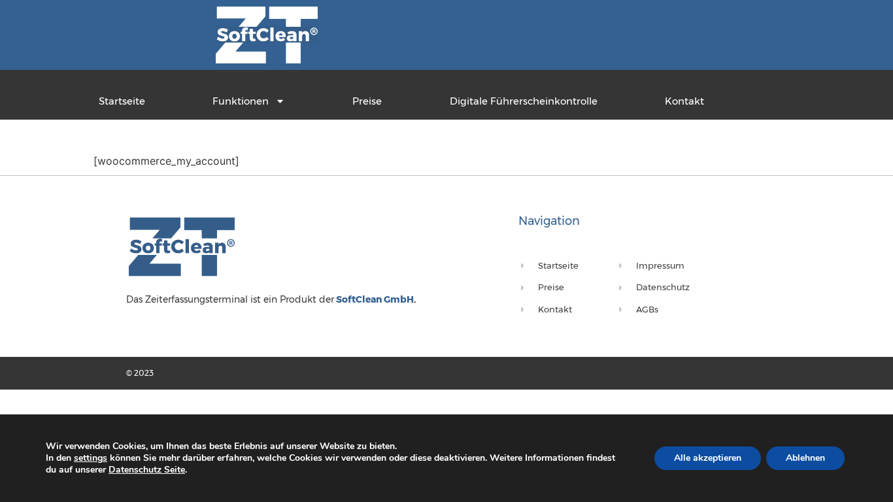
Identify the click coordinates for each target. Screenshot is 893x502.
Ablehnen (805, 458)
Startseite (122, 101)
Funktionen (240, 101)
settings (90, 458)
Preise (367, 101)
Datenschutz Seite (147, 469)
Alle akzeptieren (707, 458)
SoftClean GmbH (374, 299)
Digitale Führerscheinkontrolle (524, 101)
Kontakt (684, 101)
